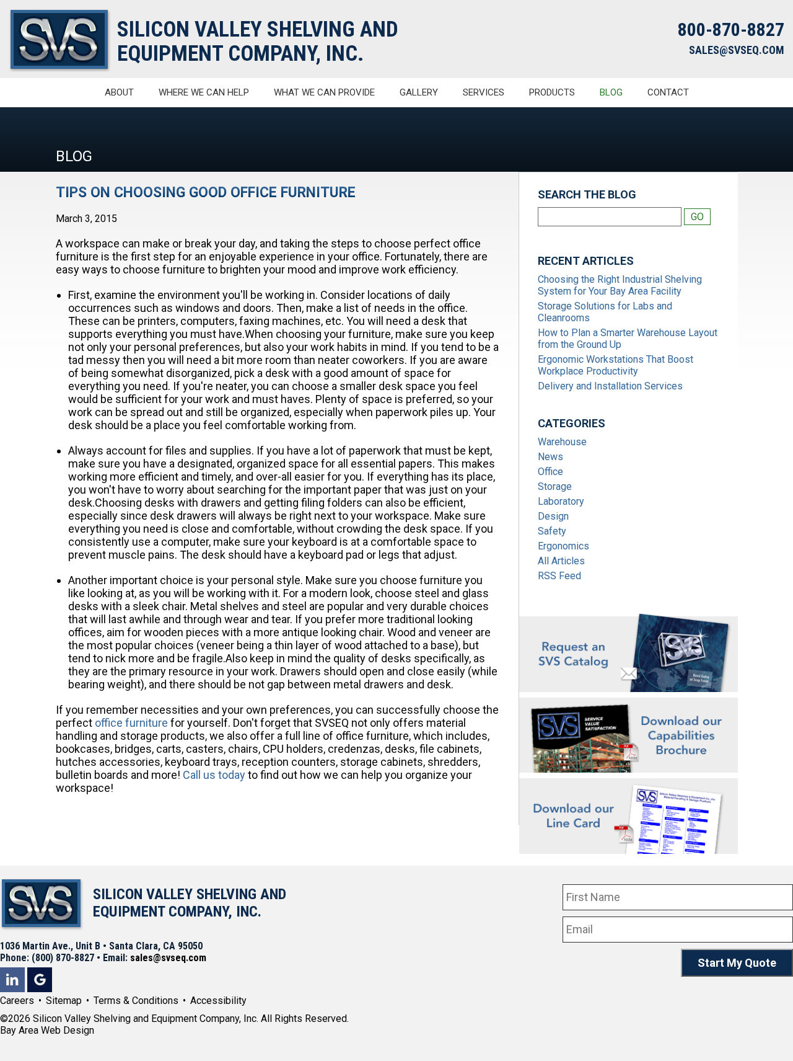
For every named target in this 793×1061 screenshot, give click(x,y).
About (119, 92)
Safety (552, 531)
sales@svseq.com (168, 958)
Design (553, 516)
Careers (17, 1000)
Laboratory (561, 501)
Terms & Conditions (136, 1000)
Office (550, 471)
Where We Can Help (204, 92)
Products (552, 92)
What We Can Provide (324, 92)
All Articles (561, 561)
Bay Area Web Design (47, 1030)
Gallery (419, 92)
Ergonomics (563, 546)
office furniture (131, 722)
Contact (668, 92)
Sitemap (64, 1000)
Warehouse (562, 442)
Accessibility (218, 1000)
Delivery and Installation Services (610, 386)
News (550, 457)
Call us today (214, 774)
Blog (611, 92)
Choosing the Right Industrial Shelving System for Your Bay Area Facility (620, 285)
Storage (555, 486)
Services (483, 92)
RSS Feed (559, 576)
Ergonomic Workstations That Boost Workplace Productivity (615, 365)
